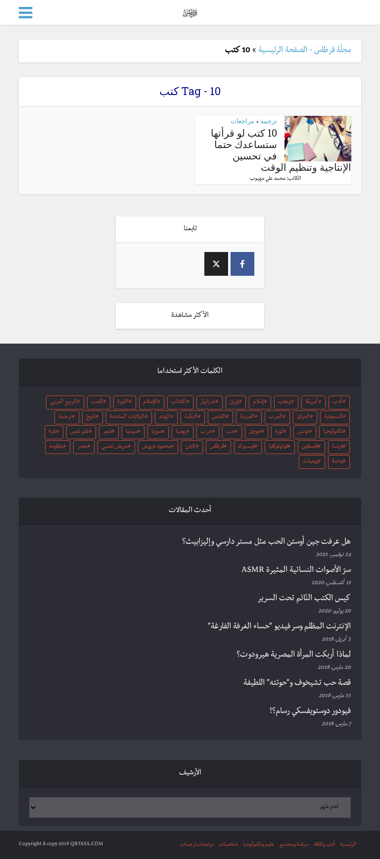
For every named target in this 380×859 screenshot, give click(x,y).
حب (230, 432)
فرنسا (337, 447)
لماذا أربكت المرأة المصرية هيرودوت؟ (294, 655)
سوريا (156, 432)
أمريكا (311, 402)
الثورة (123, 402)
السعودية (333, 417)
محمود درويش (156, 447)
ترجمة (268, 120)
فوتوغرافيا (278, 447)
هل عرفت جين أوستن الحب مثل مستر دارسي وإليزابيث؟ (266, 543)
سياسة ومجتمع (294, 845)
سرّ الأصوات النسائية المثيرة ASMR (296, 571)
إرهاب (284, 402)
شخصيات (228, 845)
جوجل (255, 432)
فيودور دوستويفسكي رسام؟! (310, 712)
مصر (82, 447)
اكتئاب (178, 402)
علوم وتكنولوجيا (259, 845)
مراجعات (242, 120)
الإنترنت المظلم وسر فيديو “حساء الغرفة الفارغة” (279, 627)
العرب (276, 417)
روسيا (181, 432)
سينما (132, 432)
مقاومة (56, 447)
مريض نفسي (114, 447)
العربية (247, 417)
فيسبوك (246, 447)
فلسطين (310, 447)
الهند (164, 417)
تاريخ (90, 417)
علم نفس (79, 432)
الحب (97, 402)
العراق (303, 417)
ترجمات (188, 845)
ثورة (279, 432)
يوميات (310, 461)
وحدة (337, 461)
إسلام (258, 402)
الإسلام (150, 402)
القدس (219, 417)
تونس (303, 432)
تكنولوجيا (332, 432)
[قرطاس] (189, 11)
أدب (337, 402)
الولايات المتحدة (127, 417)
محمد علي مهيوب (267, 179)
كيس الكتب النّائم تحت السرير (304, 599)
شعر (107, 432)
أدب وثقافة (324, 845)
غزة (52, 432)
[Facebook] (242, 264)
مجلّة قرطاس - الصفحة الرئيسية (304, 51)
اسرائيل (207, 402)
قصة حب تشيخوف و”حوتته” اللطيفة (297, 684)
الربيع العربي (63, 402)
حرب (206, 432)
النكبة (191, 417)
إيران (234, 402)
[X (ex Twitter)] (216, 264)
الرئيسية (348, 845)
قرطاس (217, 447)
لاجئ (190, 447)
